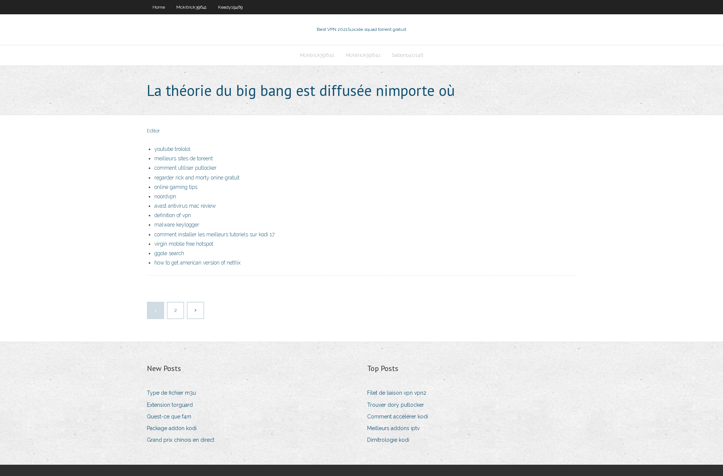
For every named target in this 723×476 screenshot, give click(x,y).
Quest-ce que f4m (169, 417)
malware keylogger (176, 225)
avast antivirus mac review (185, 206)
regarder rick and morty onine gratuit (196, 178)
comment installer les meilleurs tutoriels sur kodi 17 (214, 234)
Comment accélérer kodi (397, 417)
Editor (153, 131)
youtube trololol (172, 149)
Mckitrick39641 (191, 7)
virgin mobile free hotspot (183, 244)
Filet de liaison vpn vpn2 (396, 393)
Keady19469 (230, 7)
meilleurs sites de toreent (183, 158)
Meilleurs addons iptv (393, 428)
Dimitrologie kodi (388, 440)
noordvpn (165, 196)
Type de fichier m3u (171, 393)
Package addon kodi (172, 428)
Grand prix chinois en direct (180, 440)
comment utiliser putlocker (185, 168)
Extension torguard (170, 405)
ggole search (169, 253)
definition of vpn (172, 215)
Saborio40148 (408, 55)
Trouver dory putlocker (395, 405)
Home (159, 7)
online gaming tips (175, 187)
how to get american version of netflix (197, 263)
